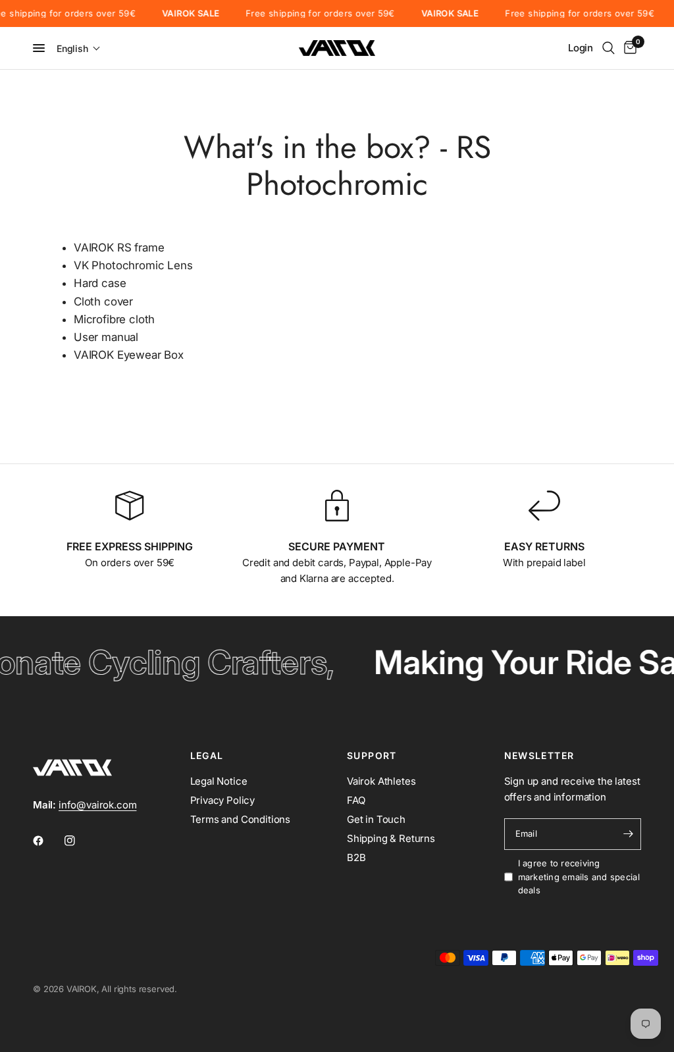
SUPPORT (372, 755)
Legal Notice (218, 781)
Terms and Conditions (240, 819)
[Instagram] (79, 840)
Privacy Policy (222, 800)
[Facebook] (47, 840)
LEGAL (207, 755)
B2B (356, 857)
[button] (79, 48)
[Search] (608, 48)
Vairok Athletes (381, 781)
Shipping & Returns (391, 838)
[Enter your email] (628, 834)
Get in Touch (376, 819)
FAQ (356, 800)
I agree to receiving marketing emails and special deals (579, 877)
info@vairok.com (97, 805)
